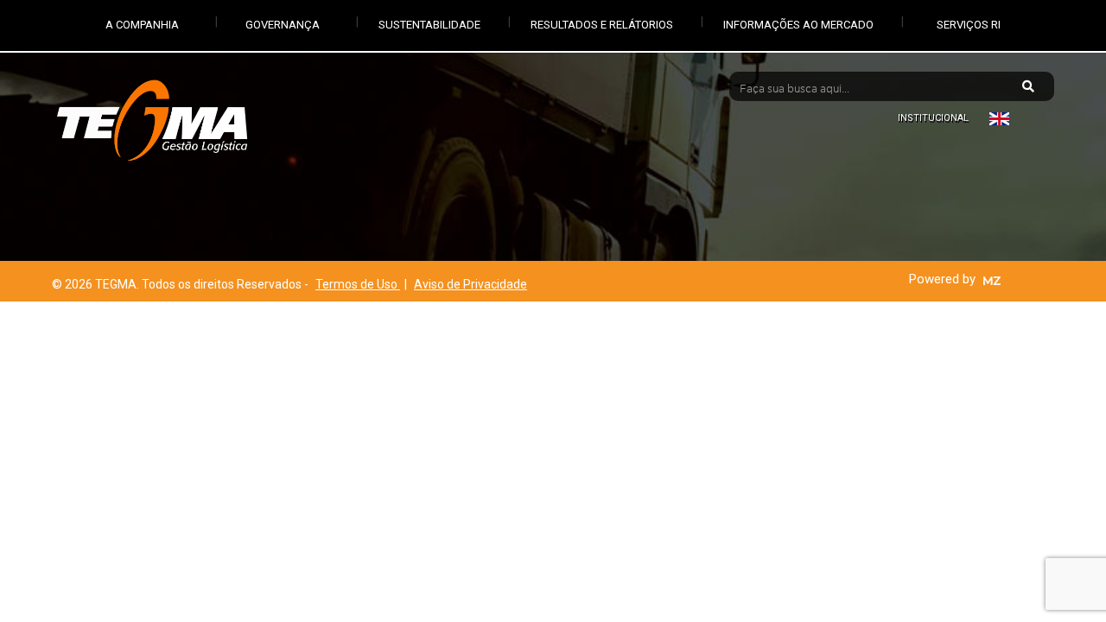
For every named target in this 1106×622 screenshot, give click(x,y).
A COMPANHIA (142, 24)
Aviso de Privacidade (470, 284)
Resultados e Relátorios (602, 24)
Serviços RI (969, 24)
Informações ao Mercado (798, 24)
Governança (282, 24)
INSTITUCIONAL (933, 118)
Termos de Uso (357, 284)
